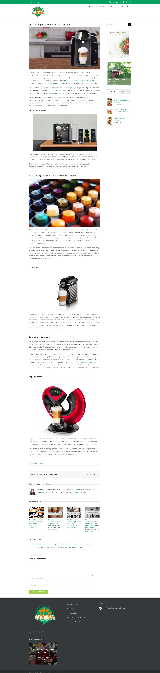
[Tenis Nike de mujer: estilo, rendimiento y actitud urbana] (36, 508)
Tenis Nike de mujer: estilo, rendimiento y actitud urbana (36, 522)
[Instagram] (36, 632)
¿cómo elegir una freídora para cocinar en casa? (80, 80)
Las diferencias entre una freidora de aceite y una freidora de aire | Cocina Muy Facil (54, 544)
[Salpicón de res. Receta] (110, 118)
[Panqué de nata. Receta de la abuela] (110, 110)
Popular (113, 92)
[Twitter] (39, 632)
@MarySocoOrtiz (79, 492)
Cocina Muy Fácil (48, 492)
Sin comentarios (52, 529)
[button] (128, 6)
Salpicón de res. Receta (119, 119)
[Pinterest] (33, 632)
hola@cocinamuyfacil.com (114, 608)
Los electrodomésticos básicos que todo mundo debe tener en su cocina (91, 523)
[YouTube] (30, 632)
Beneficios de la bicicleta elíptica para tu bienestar (74, 522)
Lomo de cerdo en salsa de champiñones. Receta (122, 100)
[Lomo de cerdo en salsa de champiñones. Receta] (110, 100)
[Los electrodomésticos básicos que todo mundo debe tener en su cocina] (92, 508)
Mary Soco (34, 463)
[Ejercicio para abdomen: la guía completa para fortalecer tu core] (55, 508)
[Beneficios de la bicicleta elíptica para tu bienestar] (74, 508)
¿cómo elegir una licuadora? (48, 83)
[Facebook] (42, 632)
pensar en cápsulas (63, 235)
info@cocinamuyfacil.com (36, 2)
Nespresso (53, 93)
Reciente (125, 92)
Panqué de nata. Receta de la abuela (121, 110)
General (41, 463)
